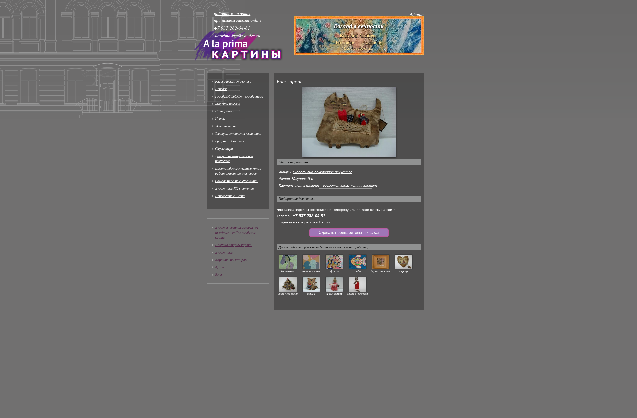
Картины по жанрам (231, 259)
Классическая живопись (233, 81)
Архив (219, 267)
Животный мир (226, 126)
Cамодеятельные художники (236, 180)
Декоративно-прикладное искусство (321, 172)
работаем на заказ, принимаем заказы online (238, 16)
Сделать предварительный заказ (349, 232)
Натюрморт (224, 111)
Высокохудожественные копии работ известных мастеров (238, 171)
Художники (224, 252)
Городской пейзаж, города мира (239, 96)
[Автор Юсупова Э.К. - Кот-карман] (349, 122)
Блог (218, 274)
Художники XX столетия (234, 188)
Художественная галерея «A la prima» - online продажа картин (236, 232)
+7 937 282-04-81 (309, 215)
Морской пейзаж (227, 103)
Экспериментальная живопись (238, 133)
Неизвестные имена (230, 195)
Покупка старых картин (233, 244)
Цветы (220, 118)
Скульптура (224, 148)
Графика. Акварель (229, 141)
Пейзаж (221, 88)
